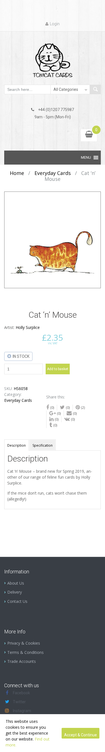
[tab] (16, 445)
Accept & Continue (80, 735)
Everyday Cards (52, 173)
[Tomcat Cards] (53, 58)
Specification (42, 445)
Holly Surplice (28, 327)
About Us (15, 583)
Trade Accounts (21, 661)
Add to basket (57, 369)
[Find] (95, 89)
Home (17, 173)
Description (16, 445)
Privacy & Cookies (23, 643)
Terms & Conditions (25, 652)
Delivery (14, 592)
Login (55, 24)
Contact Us (17, 601)
